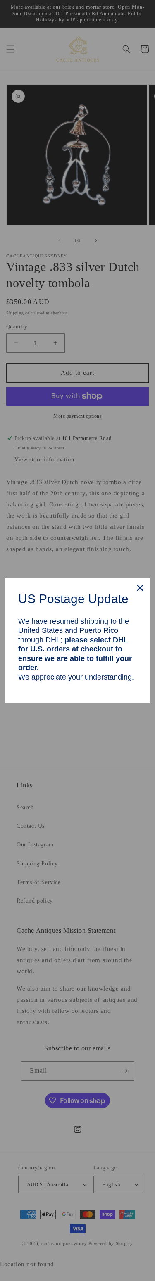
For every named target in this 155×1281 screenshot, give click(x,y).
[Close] (140, 588)
